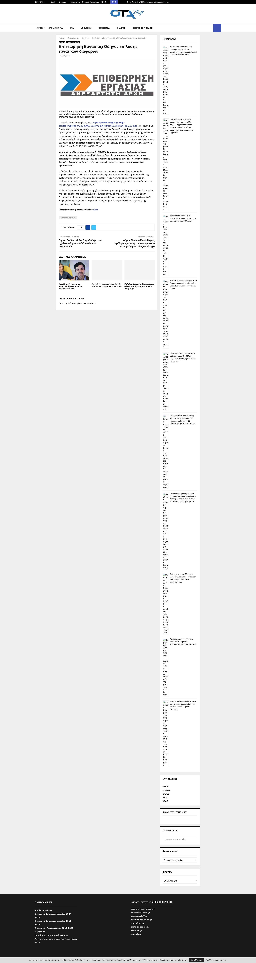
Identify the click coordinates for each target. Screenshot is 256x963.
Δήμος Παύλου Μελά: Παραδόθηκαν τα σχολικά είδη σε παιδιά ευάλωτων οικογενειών (80, 243)
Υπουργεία (86, 28)
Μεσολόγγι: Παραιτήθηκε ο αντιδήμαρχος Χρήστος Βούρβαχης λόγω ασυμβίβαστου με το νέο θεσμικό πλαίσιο (183, 50)
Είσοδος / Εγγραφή (58, 2)
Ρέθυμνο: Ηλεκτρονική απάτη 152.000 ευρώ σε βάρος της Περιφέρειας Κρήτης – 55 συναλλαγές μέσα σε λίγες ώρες (183, 419)
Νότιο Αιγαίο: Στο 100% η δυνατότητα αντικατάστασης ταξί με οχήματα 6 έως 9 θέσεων (183, 218)
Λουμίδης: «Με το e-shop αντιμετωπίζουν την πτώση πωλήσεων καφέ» (71, 286)
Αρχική (40, 28)
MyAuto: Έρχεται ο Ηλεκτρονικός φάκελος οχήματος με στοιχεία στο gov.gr (139, 286)
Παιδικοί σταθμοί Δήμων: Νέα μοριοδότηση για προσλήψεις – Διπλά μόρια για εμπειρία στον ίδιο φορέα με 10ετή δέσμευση (183, 497)
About (103, 2)
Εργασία (62, 42)
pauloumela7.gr (139, 921)
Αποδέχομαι (196, 960)
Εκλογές (121, 28)
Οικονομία (104, 28)
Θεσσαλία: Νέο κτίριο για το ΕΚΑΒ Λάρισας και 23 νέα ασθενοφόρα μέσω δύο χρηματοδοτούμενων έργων (183, 284)
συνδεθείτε (90, 303)
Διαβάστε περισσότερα (216, 960)
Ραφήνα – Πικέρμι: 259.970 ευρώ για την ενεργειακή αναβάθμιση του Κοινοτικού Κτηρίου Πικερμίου (183, 705)
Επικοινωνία (75, 2)
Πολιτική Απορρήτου (90, 2)
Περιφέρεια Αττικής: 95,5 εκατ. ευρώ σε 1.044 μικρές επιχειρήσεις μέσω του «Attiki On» (183, 642)
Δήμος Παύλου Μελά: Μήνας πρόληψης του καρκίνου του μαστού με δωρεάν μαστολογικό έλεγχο (134, 243)
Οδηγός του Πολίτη (143, 28)
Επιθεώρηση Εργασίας (68, 217)
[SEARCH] (194, 839)
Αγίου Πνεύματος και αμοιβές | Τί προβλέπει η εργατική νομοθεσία (107, 285)
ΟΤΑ (72, 28)
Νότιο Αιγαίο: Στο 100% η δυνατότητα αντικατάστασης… (148, 2)
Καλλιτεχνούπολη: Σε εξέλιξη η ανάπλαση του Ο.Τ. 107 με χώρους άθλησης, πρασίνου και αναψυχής (183, 357)
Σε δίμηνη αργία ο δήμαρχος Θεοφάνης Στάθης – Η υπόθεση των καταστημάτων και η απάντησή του (183, 578)
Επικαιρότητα (56, 28)
